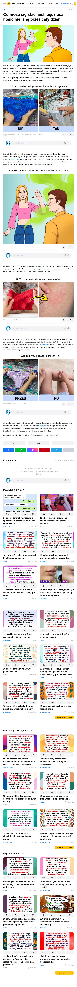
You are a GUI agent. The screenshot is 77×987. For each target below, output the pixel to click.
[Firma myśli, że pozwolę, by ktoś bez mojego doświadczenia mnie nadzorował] (20, 866)
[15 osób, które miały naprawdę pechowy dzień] (20, 654)
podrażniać (45, 345)
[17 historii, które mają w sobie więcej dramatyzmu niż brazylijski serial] (20, 574)
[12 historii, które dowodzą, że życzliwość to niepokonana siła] (57, 781)
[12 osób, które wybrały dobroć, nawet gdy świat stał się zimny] (20, 691)
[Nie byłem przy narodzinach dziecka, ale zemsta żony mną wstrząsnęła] (57, 743)
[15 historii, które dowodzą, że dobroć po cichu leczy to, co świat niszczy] (20, 781)
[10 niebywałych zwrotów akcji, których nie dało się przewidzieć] (57, 540)
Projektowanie (44, 928)
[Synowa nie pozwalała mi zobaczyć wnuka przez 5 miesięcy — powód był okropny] (57, 818)
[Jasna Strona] (15, 3)
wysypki (43, 426)
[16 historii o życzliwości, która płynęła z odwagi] (57, 619)
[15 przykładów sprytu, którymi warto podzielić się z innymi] (20, 619)
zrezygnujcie (39, 269)
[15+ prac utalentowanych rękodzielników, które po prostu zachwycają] (57, 904)
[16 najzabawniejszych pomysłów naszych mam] (57, 691)
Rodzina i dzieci (45, 712)
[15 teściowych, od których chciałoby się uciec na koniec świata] (20, 818)
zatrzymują (15, 159)
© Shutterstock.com (8, 320)
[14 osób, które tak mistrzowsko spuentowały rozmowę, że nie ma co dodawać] (20, 503)
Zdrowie (5, 9)
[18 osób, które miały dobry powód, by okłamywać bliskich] (20, 540)
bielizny (41, 66)
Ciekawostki (7, 527)
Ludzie (5, 561)
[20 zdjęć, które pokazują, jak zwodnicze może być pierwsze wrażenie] (57, 503)
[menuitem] (31, 3)
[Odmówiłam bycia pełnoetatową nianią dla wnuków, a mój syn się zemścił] (57, 866)
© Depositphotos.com (9, 134)
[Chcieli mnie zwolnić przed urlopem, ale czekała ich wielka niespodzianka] (57, 941)
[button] (14, 443)
